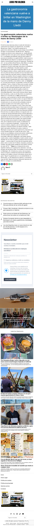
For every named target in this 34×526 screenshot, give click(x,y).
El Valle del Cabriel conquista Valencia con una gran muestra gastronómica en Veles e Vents (16, 394)
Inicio (2, 475)
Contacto (3, 489)
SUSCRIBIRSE (10, 279)
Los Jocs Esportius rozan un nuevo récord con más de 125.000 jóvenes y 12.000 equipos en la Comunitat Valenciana (17, 226)
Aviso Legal (4, 477)
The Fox (27, 521)
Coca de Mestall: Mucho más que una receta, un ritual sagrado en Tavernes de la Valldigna (16, 460)
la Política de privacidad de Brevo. (18, 274)
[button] (31, 173)
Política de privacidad (7, 483)
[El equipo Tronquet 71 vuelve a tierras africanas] (17, 298)
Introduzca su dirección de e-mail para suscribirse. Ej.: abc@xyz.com (15, 256)
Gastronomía (4, 31)
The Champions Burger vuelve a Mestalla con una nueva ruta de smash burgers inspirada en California (16, 361)
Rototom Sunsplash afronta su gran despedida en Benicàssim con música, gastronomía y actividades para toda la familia (17, 220)
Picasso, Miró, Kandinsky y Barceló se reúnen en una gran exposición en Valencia (18, 209)
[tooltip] (2, 164)
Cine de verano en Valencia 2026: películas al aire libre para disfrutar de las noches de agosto (17, 204)
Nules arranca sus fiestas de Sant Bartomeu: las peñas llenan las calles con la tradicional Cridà (16, 214)
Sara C (12, 41)
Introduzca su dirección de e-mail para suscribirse (15, 249)
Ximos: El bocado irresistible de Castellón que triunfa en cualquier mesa (17, 466)
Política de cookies (6, 480)
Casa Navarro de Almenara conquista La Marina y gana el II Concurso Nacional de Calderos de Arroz (17, 426)
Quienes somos (5, 486)
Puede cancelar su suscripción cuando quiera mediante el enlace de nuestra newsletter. (16, 263)
